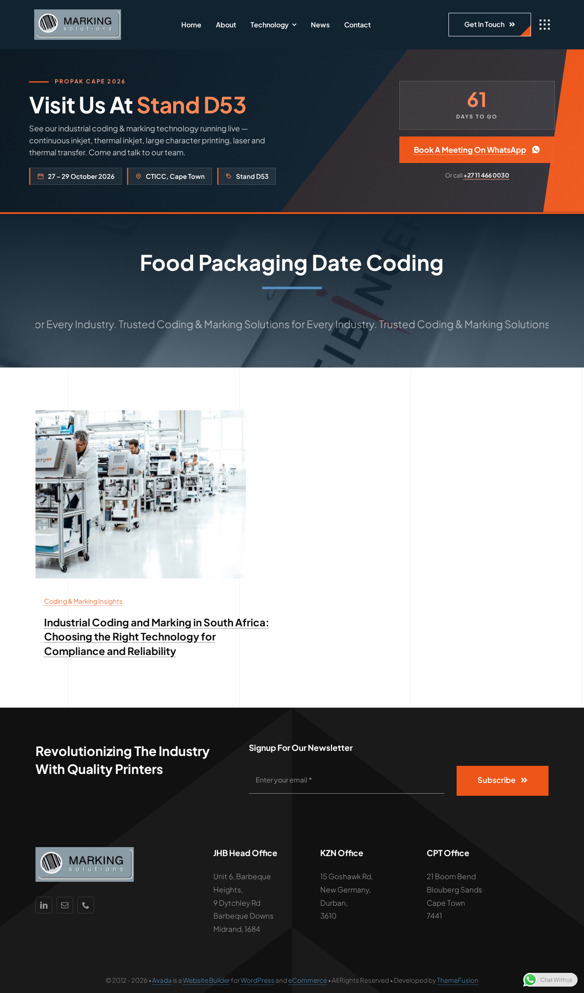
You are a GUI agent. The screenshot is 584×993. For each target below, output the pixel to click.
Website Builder (206, 980)
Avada (162, 980)
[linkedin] (43, 905)
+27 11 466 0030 (486, 175)
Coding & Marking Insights (83, 601)
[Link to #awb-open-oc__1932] (545, 25)
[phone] (85, 905)
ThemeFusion (457, 980)
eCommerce (307, 980)
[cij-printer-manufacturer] (140, 413)
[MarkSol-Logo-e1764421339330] (77, 13)
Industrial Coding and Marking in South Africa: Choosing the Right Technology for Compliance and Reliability (156, 636)
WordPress (257, 980)
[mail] (64, 905)
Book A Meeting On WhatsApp (470, 149)
